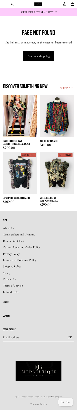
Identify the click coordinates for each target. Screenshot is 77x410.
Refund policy (11, 292)
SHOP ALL (67, 88)
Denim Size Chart (13, 241)
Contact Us (9, 279)
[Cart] (72, 4)
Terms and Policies (38, 404)
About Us (8, 228)
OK (70, 337)
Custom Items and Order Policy (21, 247)
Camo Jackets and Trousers (19, 234)
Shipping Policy (12, 266)
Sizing (6, 273)
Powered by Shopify (53, 396)
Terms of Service (13, 286)
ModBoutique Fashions (32, 396)
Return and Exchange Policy (19, 260)
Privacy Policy (11, 254)
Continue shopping (38, 56)
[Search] (12, 4)
